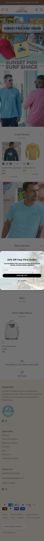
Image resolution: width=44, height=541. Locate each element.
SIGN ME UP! (22, 275)
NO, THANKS (22, 281)
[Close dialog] (41, 253)
